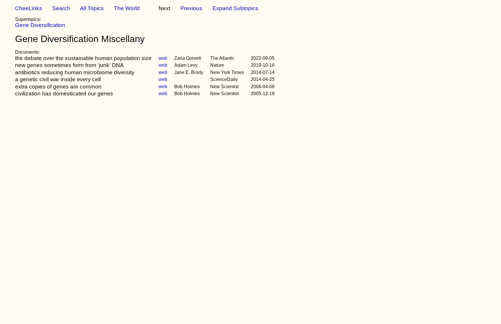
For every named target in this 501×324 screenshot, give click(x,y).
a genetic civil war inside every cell (58, 79)
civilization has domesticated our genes (64, 93)
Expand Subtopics (235, 8)
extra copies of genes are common (58, 87)
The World (127, 8)
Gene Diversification (40, 25)
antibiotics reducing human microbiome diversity (75, 72)
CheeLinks (28, 8)
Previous (191, 8)
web (163, 58)
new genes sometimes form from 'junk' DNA (69, 65)
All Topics (92, 8)
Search (61, 8)
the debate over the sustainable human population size (83, 58)
